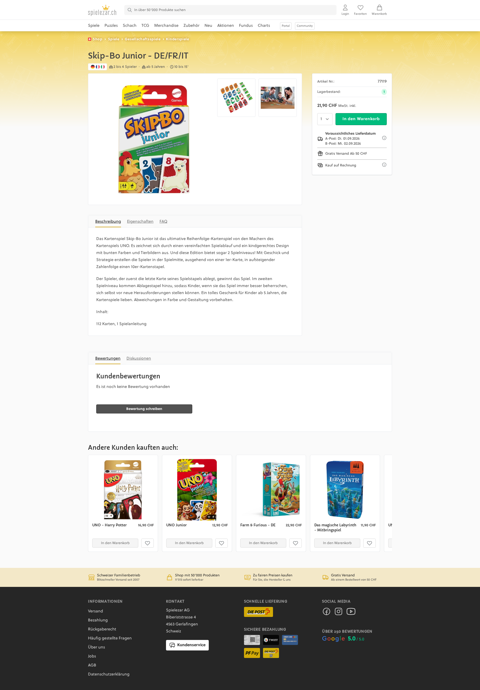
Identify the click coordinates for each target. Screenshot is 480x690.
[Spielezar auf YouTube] (351, 613)
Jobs (92, 656)
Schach (129, 26)
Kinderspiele (177, 39)
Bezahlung (98, 620)
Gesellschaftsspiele (142, 39)
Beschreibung (108, 222)
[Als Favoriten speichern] (147, 543)
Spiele (94, 26)
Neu (208, 26)
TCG (145, 26)
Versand (95, 611)
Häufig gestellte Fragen (110, 638)
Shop (97, 39)
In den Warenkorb (361, 119)
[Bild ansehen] (153, 139)
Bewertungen (107, 359)
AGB (92, 665)
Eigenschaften (140, 222)
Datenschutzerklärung (109, 674)
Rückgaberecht (102, 629)
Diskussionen (138, 359)
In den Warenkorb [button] (115, 543)
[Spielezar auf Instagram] (338, 613)
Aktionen (225, 26)
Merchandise (166, 26)
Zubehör (192, 26)
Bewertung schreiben (144, 409)
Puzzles (111, 26)
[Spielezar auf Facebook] (326, 613)
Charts (264, 26)
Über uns (96, 647)
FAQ (163, 222)
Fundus (246, 26)
